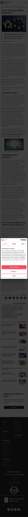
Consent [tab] (5, 243)
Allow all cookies (14, 267)
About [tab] (22, 243)
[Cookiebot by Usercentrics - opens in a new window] (20, 240)
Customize (13, 271)
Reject (14, 275)
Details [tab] (14, 243)
